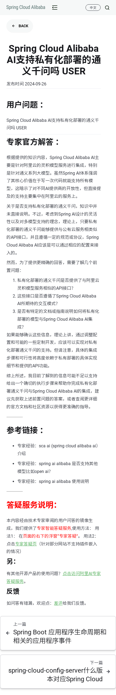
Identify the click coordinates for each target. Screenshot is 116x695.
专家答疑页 (26, 544)
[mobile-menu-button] (54, 7)
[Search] (105, 7)
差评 (58, 603)
